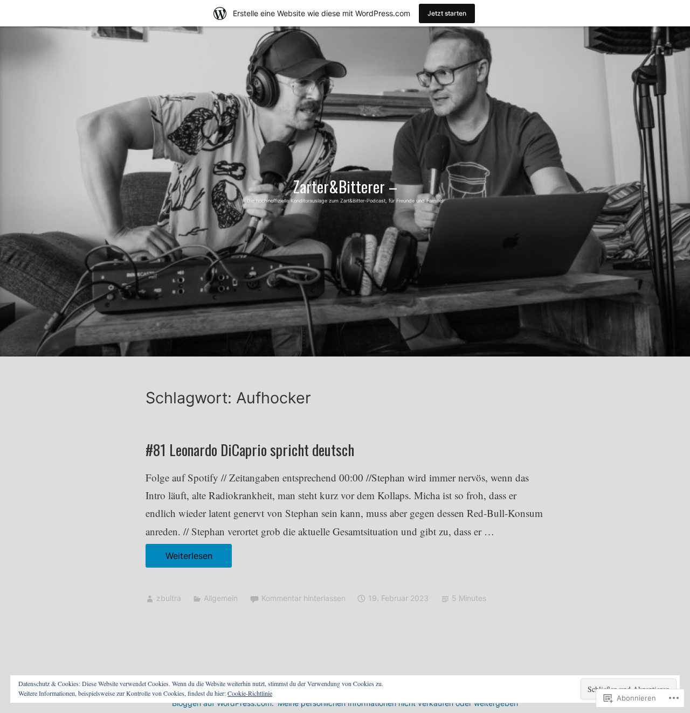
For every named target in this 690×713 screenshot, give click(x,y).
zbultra (168, 598)
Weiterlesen (179, 559)
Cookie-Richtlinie (249, 693)
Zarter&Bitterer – (345, 186)
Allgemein (221, 598)
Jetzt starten (446, 13)
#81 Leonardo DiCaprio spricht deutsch (250, 449)
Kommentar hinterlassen (303, 598)
